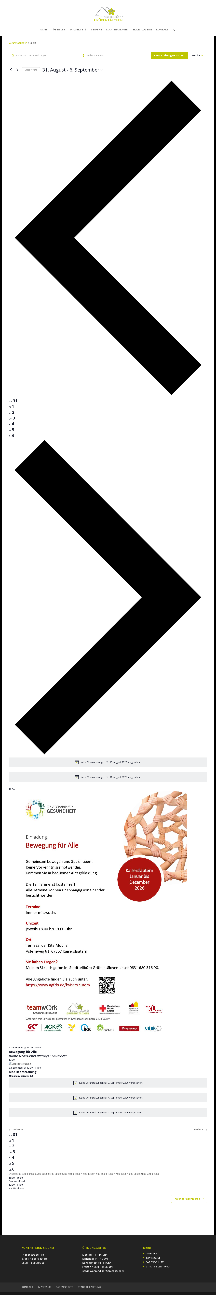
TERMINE (96, 29)
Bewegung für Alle (23, 1052)
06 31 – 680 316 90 (33, 1262)
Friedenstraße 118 (33, 1254)
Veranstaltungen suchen (169, 55)
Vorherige (18, 1129)
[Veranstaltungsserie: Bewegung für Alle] (43, 1047)
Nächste (198, 1129)
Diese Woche (31, 69)
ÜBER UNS (59, 29)
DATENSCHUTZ (154, 1262)
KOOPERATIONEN (117, 29)
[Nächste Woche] (17, 70)
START (44, 29)
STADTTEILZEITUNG (157, 1266)
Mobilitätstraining (23, 1072)
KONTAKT (162, 29)
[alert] (108, 762)
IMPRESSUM (152, 1257)
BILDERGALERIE (142, 29)
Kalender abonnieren (187, 1198)
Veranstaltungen (18, 42)
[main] (108, 630)
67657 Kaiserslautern (35, 1258)
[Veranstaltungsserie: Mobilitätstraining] (43, 1067)
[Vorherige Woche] (11, 70)
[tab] (13, 401)
